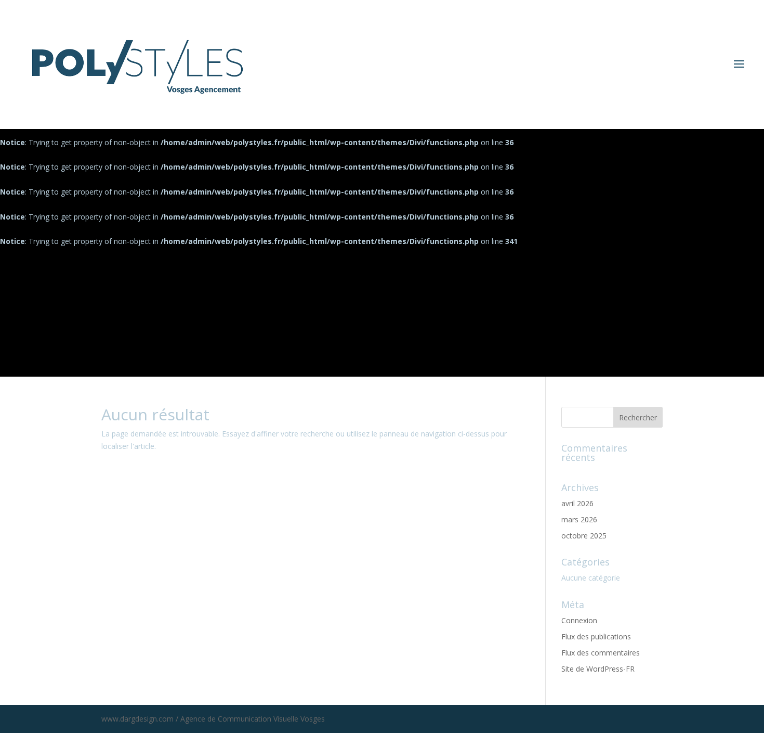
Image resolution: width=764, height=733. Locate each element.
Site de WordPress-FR (598, 669)
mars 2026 (579, 519)
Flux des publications (596, 636)
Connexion (579, 620)
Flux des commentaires (600, 653)
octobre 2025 (584, 536)
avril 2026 (577, 503)
